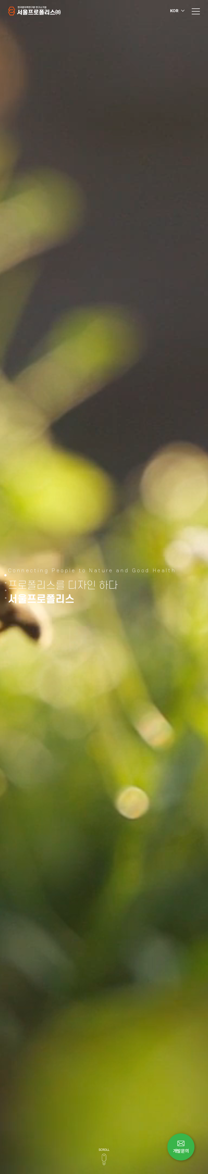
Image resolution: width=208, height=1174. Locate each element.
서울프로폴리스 (34, 10)
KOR (174, 10)
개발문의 (181, 1151)
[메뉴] (196, 11)
